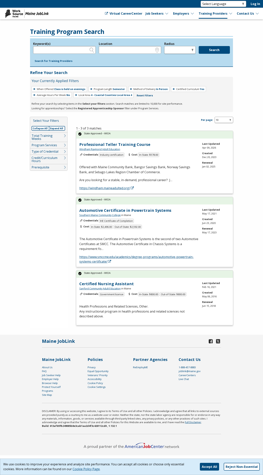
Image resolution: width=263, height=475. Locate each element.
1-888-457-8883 (187, 367)
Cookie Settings (97, 387)
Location (105, 44)
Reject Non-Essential (242, 467)
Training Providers (213, 13)
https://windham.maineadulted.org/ (104, 188)
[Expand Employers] (192, 13)
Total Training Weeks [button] (42, 137)
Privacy (91, 367)
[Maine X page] (218, 341)
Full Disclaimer (193, 422)
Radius (169, 44)
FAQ (44, 371)
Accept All (209, 467)
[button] (53, 61)
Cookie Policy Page (86, 469)
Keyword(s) (41, 44)
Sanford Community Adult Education (100, 288)
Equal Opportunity (98, 371)
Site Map (47, 395)
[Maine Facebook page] (211, 341)
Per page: (207, 120)
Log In (255, 4)
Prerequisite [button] (40, 167)
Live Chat (184, 379)
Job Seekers (154, 13)
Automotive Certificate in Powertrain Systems (125, 210)
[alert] (154, 134)
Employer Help (50, 379)
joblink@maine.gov (189, 371)
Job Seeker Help (51, 375)
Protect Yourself (51, 387)
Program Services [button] (44, 145)
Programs (47, 391)
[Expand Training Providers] (231, 13)
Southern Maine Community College (100, 215)
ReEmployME (140, 367)
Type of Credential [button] (45, 151)
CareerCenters (187, 375)
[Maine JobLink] (27, 13)
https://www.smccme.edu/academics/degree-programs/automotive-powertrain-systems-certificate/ (136, 259)
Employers (181, 13)
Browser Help (50, 383)
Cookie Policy (95, 383)
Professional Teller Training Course (114, 144)
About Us (47, 367)
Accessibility (94, 379)
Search (214, 50)
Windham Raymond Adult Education (99, 149)
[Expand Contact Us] (257, 13)
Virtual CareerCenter (125, 13)
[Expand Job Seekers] (167, 13)
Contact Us (245, 13)
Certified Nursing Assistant (106, 283)
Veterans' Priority (97, 375)
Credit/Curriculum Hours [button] (44, 159)
